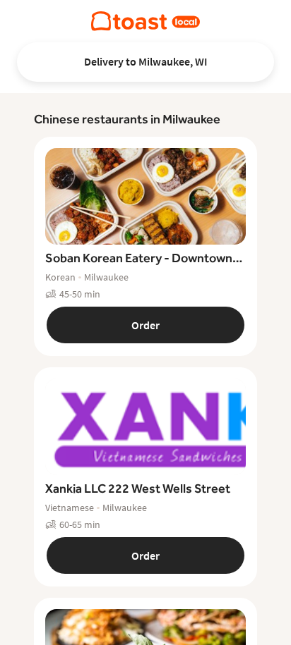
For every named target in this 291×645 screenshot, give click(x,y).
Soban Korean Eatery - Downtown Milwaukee (138, 258)
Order (145, 325)
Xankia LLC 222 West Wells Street (137, 488)
